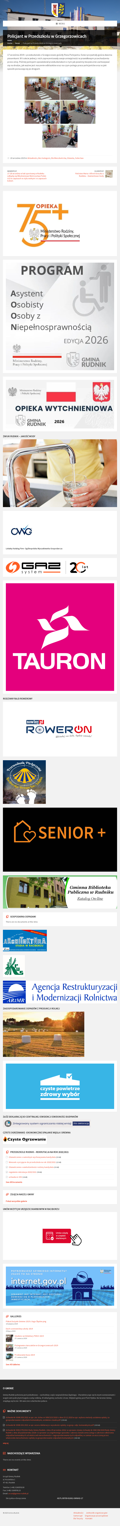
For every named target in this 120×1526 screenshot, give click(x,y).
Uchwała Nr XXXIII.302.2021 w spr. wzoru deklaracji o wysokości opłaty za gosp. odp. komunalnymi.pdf (50, 1425)
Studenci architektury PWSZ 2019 (29, 1336)
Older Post (99, 171)
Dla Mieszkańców (58, 158)
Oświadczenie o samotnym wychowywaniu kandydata (32, 1157)
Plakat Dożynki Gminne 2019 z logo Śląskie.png (26, 1321)
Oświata (70, 158)
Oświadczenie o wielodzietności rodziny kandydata (31, 1167)
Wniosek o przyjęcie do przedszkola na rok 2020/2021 (32, 1162)
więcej (5, 1443)
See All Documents (14, 1182)
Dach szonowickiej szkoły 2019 (19, 1328)
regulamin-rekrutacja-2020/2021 (22, 1172)
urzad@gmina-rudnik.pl (18, 1493)
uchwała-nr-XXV (15, 1177)
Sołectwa (79, 158)
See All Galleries (13, 1364)
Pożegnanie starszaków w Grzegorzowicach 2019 (36, 1345)
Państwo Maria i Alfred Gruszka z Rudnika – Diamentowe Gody (89, 174)
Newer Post (12, 171)
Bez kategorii (44, 158)
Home (9, 43)
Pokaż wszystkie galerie (16, 1201)
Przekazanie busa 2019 (25, 1355)
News (17, 43)
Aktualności (32, 158)
